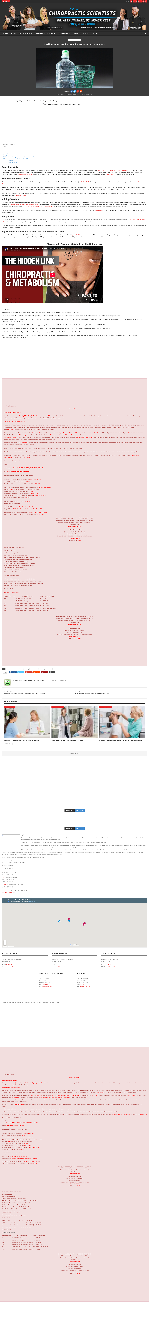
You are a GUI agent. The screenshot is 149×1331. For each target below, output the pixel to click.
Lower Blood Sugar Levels (11, 151)
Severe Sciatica (132, 432)
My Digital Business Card (8, 892)
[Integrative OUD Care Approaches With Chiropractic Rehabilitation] (122, 722)
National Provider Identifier (11, 592)
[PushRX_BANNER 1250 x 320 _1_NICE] (74, 786)
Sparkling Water (8, 149)
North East (5, 884)
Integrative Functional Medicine (106, 707)
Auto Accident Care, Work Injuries (73, 432)
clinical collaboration (23, 442)
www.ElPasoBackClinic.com (62, 966)
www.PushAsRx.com (47, 986)
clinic (22, 669)
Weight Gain (7, 155)
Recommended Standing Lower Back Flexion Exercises (91, 693)
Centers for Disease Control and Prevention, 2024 (24, 204)
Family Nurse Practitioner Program (37, 512)
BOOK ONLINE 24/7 (26, 33)
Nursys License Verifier (24, 501)
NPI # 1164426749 (74, 538)
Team (14, 33)
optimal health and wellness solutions (82, 235)
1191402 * (31, 491)
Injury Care (64, 33)
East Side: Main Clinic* (7, 871)
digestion (46, 669)
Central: (4, 877)
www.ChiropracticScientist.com (113, 966)
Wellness (52, 33)
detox (40, 669)
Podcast (76, 33)
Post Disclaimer (14, 162)
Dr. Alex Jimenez (8, 468)
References (11, 160)
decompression (34, 669)
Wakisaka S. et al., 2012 (25, 174)
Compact (13, 489)
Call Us (97, 33)
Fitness (87, 33)
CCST (31, 468)
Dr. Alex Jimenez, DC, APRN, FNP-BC (121, 1114)
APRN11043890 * (35, 493)
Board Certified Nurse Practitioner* (23, 507)
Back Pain (97, 432)
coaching (27, 669)
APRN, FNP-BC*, (25, 468)
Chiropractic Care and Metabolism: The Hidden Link (18, 159)
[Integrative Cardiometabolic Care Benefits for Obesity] (27, 722)
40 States (42, 509)
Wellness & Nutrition (38, 432)
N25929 (27, 497)
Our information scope (10, 437)
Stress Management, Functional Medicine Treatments (62, 435)
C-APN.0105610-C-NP (39, 495)
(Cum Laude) (40, 514)
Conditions (39, 33)
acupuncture (9, 669)
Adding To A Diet (8, 153)
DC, (14, 468)
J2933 (79, 540)
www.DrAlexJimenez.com (12, 966)
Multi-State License (19, 509)
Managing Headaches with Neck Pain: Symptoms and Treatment (24, 693)
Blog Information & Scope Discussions (14, 421)
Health (70, 40)
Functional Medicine (9, 707)
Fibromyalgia (23, 435)
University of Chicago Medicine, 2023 (119, 170)
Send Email (9, 965)
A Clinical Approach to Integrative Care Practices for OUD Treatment (33, 1)
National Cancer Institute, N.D (33, 206)
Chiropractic (16, 669)
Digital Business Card (74, 526)
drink (51, 669)
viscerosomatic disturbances (84, 437)
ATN (43, 468)
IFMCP (35, 468)
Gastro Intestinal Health (58, 707)
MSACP (18, 468)
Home (6, 33)
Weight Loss (77, 40)
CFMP (39, 468)
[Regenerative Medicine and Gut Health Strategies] (74, 722)
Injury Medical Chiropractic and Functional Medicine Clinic (20, 157)
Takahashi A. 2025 (102, 170)
